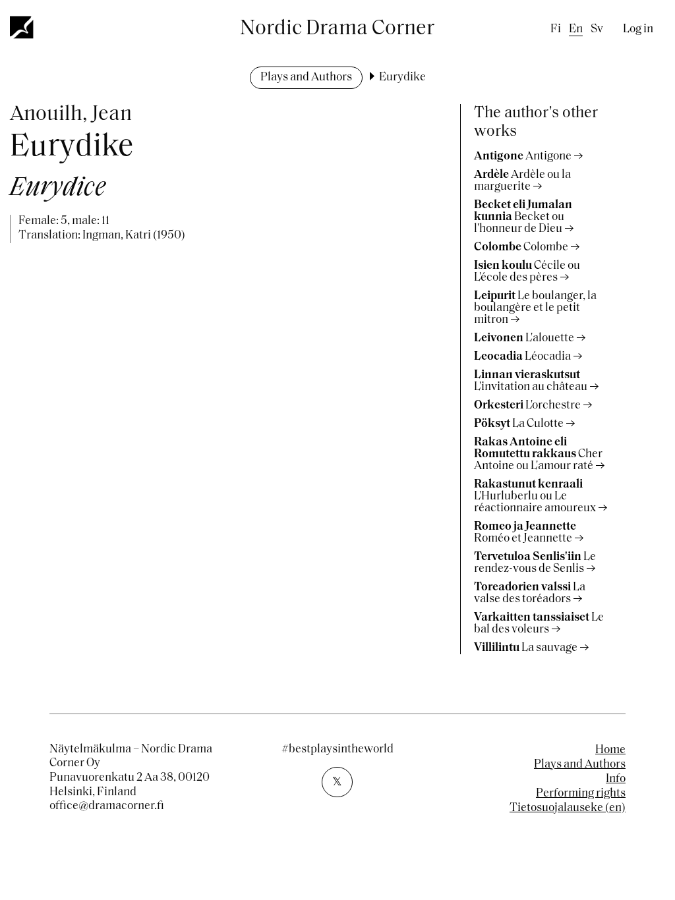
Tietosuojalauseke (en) (568, 808)
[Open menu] (22, 27)
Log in (638, 30)
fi (555, 30)
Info (616, 779)
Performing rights (581, 794)
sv (597, 30)
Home (610, 750)
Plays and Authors (306, 78)
